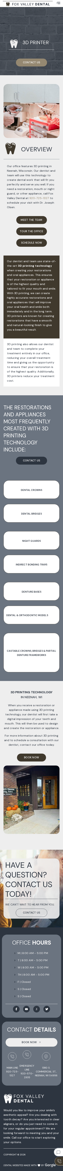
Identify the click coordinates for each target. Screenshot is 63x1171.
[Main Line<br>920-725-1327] (12, 1056)
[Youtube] (26, 1009)
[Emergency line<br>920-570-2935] (27, 1054)
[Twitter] (46, 1009)
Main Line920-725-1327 (12, 1071)
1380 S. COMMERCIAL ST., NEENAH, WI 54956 (46, 1071)
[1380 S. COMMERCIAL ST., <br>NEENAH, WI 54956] (46, 1056)
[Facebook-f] (16, 1009)
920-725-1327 (39, 198)
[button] (58, 3)
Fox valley (31, 4)
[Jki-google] (36, 1009)
